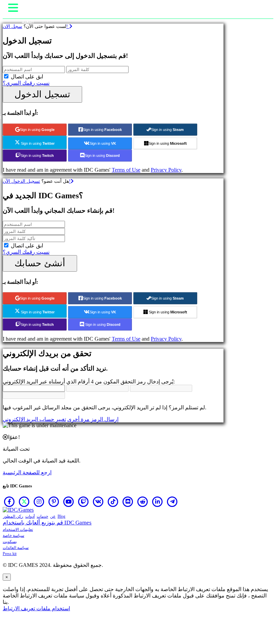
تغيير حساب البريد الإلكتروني (34, 419)
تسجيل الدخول (42, 94)
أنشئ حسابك (39, 263)
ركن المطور (13, 516)
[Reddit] (142, 501)
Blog (61, 516)
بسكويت (10, 541)
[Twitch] (83, 501)
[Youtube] (68, 501)
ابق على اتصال (27, 76)
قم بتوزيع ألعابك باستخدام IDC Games (47, 522)
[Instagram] (39, 501)
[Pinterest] (54, 501)
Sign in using (37, 130)
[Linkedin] (157, 501)
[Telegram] (172, 501)
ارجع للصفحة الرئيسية (27, 472)
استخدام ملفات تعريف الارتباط (36, 608)
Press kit (9, 553)
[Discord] (128, 501)
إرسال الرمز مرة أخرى (92, 419)
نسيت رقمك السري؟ (26, 83)
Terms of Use (126, 170)
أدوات (30, 516)
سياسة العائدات (16, 547)
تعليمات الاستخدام (18, 529)
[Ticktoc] (113, 501)
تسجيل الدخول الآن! (37, 181)
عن (53, 516)
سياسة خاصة (13, 535)
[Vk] (98, 501)
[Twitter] (24, 501)
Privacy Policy (166, 170)
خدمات (42, 516)
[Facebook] (9, 501)
